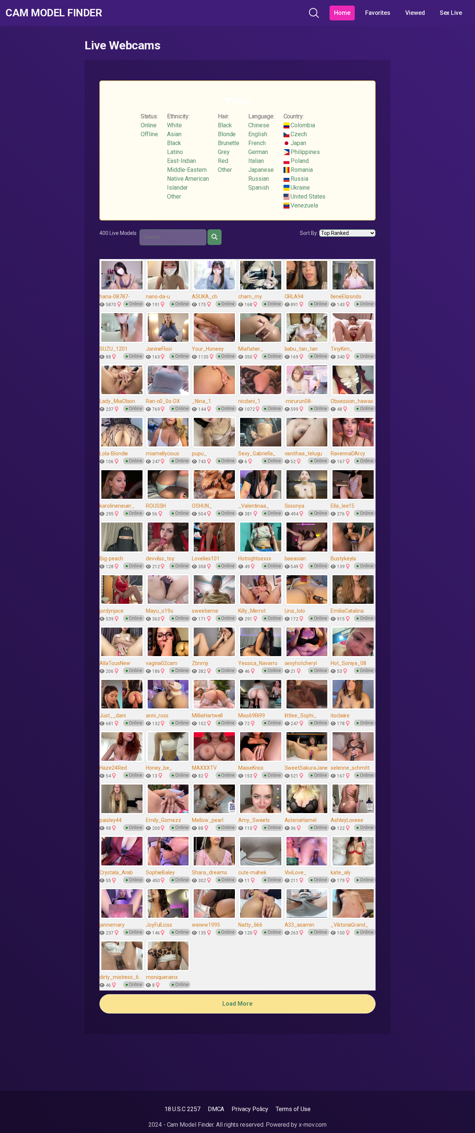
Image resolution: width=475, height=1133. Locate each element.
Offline (149, 134)
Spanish (258, 187)
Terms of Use (293, 1109)
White (174, 125)
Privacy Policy (250, 1109)
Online (149, 125)
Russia (298, 178)
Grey (224, 151)
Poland (299, 160)
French (257, 143)
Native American (188, 178)
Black (174, 143)
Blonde (227, 134)
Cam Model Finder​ (54, 13)
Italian (255, 160)
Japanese (260, 169)
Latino (175, 151)
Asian (174, 134)
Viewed (415, 12)
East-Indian (181, 160)
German (258, 151)
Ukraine (299, 187)
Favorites (377, 12)
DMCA (216, 1109)
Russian (258, 178)
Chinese (258, 125)
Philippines (304, 151)
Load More (237, 1003)
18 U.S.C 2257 (182, 1109)
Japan (298, 143)
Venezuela (303, 205)
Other (174, 196)
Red (223, 160)
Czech (298, 134)
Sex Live (451, 12)
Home (342, 12)
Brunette (228, 143)
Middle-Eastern (187, 169)
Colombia (302, 125)
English (257, 134)
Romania (301, 169)
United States (307, 196)
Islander (177, 187)
